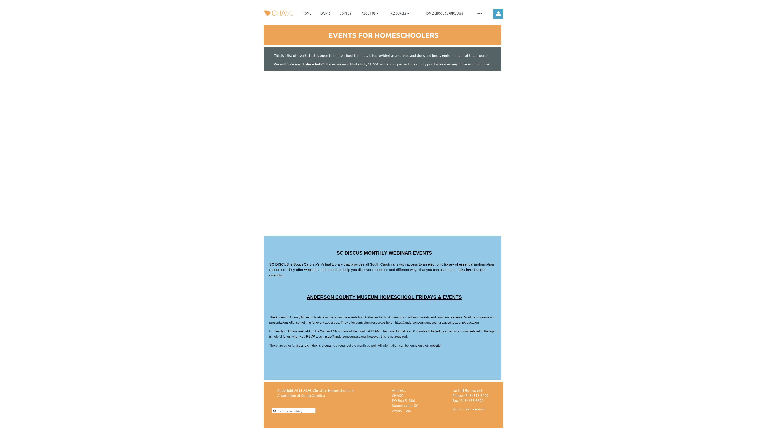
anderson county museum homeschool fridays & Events (384, 297)
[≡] (480, 13)
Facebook (477, 409)
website (435, 345)
